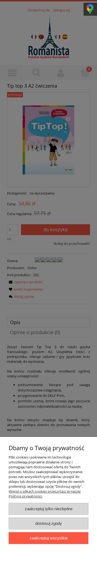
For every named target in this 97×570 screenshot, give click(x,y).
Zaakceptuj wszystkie (49, 538)
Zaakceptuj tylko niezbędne (48, 508)
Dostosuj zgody (48, 523)
